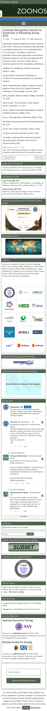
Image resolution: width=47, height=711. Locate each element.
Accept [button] (26, 708)
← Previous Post (8, 158)
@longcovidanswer (35, 456)
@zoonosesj (25, 422)
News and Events (36, 39)
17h (11, 495)
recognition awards (36, 150)
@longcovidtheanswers (19, 456)
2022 (8, 150)
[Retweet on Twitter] (9, 453)
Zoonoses (13, 422)
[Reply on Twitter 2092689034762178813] (11, 483)
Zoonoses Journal (8, 1)
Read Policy (35, 708)
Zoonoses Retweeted (18, 453)
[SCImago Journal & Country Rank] (15, 527)
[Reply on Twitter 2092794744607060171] (11, 511)
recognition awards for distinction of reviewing (18, 152)
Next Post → (40, 158)
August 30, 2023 (19, 39)
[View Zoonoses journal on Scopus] (23, 293)
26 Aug (12, 458)
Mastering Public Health (19, 492)
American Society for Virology (17, 620)
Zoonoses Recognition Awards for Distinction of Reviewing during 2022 (22, 32)
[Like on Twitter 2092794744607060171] (21, 511)
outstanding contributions (20, 150)
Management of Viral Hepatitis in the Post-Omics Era (21, 609)
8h (33, 422)
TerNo (7, 39)
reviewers (38, 152)
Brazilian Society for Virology (17, 642)
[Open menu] (23, 23)
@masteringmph (34, 492)
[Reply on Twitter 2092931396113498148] (11, 446)
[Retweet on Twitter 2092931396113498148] (15, 446)
